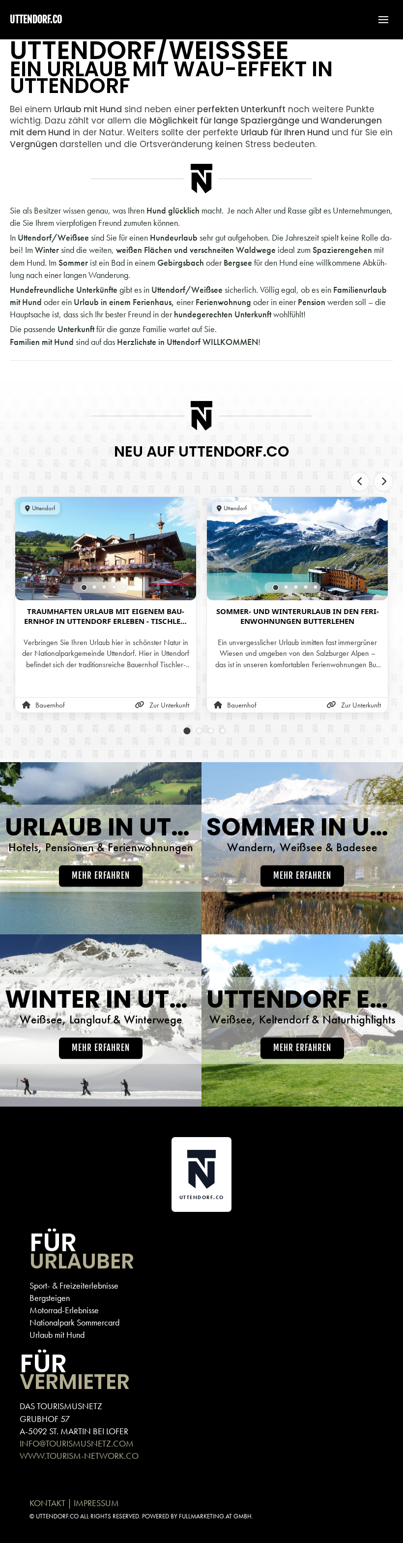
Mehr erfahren (101, 876)
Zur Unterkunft (169, 705)
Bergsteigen (49, 1297)
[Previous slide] (360, 482)
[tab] (84, 587)
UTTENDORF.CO (36, 19)
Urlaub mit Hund (57, 1334)
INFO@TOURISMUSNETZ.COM (77, 1443)
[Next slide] (383, 482)
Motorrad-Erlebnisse (64, 1310)
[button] (378, 19)
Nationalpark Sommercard (74, 1322)
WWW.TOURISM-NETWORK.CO (79, 1455)
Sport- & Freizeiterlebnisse (73, 1285)
